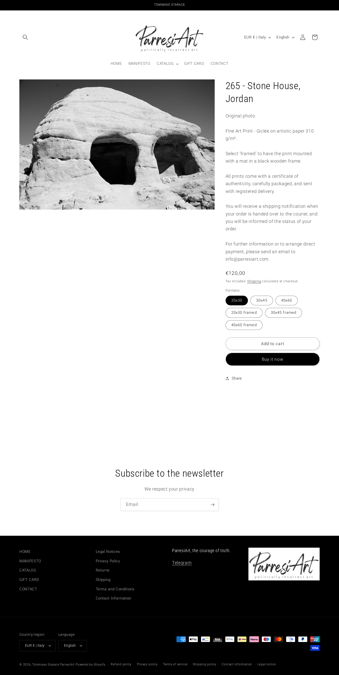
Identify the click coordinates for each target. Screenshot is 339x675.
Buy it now (272, 359)
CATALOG (27, 570)
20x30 (236, 300)
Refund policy (121, 664)
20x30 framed (244, 312)
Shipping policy (204, 664)
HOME (25, 551)
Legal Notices (108, 551)
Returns (103, 570)
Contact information (237, 664)
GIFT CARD (29, 579)
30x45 (261, 300)
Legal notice (266, 664)
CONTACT (28, 589)
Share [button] (237, 378)
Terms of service (175, 664)
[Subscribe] (212, 504)
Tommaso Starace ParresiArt (53, 664)
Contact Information (114, 598)
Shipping (254, 281)
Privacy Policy (108, 561)
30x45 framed (283, 312)
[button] (25, 37)
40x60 (286, 300)
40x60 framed (244, 324)
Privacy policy (147, 664)
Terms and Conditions (115, 589)
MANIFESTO (30, 561)
